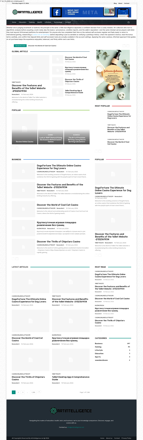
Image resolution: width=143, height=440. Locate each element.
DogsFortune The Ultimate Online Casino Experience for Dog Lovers (119, 116)
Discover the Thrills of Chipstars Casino (74, 80)
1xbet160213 (16, 82)
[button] (128, 22)
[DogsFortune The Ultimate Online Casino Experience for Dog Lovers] (100, 115)
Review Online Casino (24, 142)
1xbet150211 (56, 374)
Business (76, 135)
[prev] (124, 45)
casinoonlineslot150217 (46, 245)
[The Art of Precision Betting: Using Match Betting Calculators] (77, 129)
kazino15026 (41, 228)
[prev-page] (13, 148)
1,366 (33, 392)
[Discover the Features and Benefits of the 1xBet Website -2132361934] (30, 67)
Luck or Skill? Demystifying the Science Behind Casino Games (50, 140)
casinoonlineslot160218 (115, 139)
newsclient (15, 94)
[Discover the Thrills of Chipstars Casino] (57, 81)
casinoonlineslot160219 (115, 111)
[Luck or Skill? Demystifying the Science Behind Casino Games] (51, 129)
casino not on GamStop (41, 34)
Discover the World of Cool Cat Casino (57, 205)
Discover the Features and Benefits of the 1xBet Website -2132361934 (29, 88)
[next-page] (16, 148)
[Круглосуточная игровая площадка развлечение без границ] (57, 70)
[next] (127, 45)
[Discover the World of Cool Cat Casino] (57, 59)
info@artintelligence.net (75, 427)
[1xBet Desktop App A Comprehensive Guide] (57, 92)
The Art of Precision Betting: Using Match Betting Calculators (77, 140)
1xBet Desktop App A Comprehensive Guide (74, 92)
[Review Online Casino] (24, 129)
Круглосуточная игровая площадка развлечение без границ (52, 46)
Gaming (50, 135)
